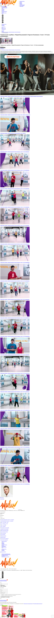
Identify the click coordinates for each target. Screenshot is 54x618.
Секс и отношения (4, 11)
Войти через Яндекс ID (3, 600)
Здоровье (3, 9)
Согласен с (8, 595)
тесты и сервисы (22, 5)
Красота (21, 3)
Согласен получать (7, 596)
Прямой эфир (4, 546)
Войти (1, 586)
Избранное (3, 29)
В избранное (2, 48)
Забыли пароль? (3, 585)
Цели (2, 13)
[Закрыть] (0, 617)
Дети (2, 8)
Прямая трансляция (4, 7)
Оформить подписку (3, 3)
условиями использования (8, 594)
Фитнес (3, 545)
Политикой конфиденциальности (37, 603)
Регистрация (4, 586)
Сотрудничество (4, 24)
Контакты (3, 25)
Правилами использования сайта (28, 603)
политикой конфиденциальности (16, 594)
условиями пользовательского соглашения (10, 595)
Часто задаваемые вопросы (5, 556)
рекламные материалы (5, 555)
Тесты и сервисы (4, 12)
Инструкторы (4, 28)
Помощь (3, 549)
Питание (21, 2)
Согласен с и (11, 594)
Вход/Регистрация (4, 6)
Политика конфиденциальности (6, 554)
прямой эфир (21, 6)
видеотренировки (22, 1)
